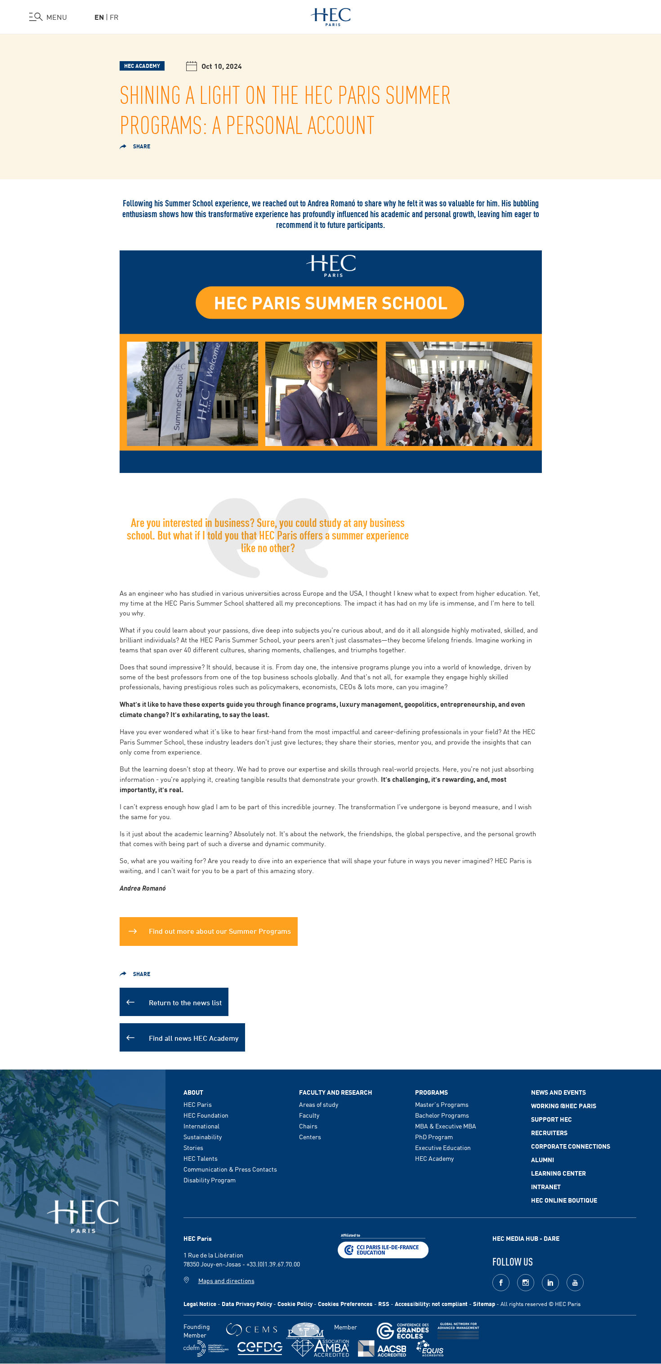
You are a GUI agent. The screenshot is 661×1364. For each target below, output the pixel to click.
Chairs (308, 1125)
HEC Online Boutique (564, 1199)
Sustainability (202, 1136)
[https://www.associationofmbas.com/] (320, 1348)
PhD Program (434, 1136)
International (201, 1125)
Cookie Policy (295, 1303)
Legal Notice (199, 1303)
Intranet (546, 1186)
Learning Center (558, 1172)
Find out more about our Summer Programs (220, 930)
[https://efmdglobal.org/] (430, 1348)
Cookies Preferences (345, 1303)
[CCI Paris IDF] (383, 1244)
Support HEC (551, 1118)
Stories (193, 1147)
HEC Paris (197, 1104)
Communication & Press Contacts (230, 1168)
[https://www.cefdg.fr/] (259, 1348)
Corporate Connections (570, 1145)
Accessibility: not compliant (431, 1303)
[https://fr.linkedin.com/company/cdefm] (205, 1348)
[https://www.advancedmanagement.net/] (458, 1331)
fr (114, 16)
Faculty (309, 1114)
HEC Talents (200, 1158)
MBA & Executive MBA (445, 1125)
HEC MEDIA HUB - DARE (525, 1238)
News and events (558, 1092)
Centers (310, 1136)
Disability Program (209, 1179)
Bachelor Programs (442, 1114)
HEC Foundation (205, 1114)
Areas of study (318, 1104)
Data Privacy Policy (247, 1303)
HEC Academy (434, 1158)
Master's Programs (442, 1104)
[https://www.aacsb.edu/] (382, 1348)
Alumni (542, 1159)
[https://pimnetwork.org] (305, 1331)
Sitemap (484, 1303)
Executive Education (443, 1147)
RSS (383, 1303)
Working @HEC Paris (563, 1105)
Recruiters (549, 1132)
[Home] (331, 15)
